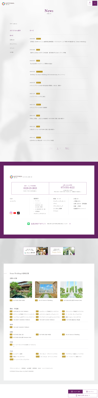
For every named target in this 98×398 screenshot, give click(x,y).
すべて (11, 35)
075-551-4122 (68, 187)
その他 (11, 52)
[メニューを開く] (94, 3)
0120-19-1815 (30, 188)
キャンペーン (13, 44)
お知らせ (12, 39)
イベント (12, 48)
